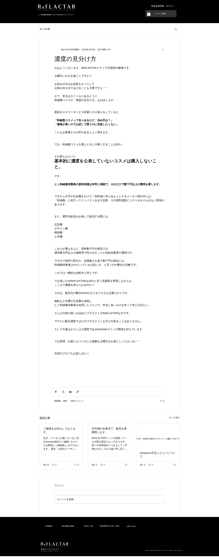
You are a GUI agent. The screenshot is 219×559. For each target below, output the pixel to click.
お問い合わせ (131, 526)
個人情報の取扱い (68, 526)
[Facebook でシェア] (55, 391)
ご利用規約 (48, 526)
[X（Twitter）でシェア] (63, 391)
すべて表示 (174, 417)
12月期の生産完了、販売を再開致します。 (109, 430)
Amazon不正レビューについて (157, 454)
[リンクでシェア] (77, 391)
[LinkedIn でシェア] (70, 391)
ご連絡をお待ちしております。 (59, 430)
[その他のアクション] (163, 49)
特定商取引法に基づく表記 (109, 526)
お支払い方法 (88, 526)
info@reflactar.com (43, 555)
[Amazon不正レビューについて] (157, 435)
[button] (149, 13)
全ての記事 (44, 29)
